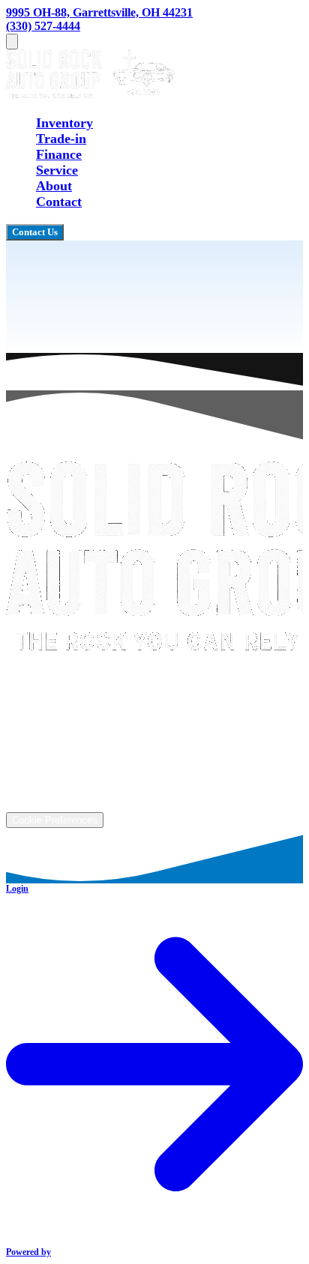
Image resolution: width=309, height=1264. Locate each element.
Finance (59, 154)
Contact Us (35, 232)
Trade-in (61, 138)
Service (57, 170)
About (54, 185)
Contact (59, 201)
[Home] (90, 93)
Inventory (64, 122)
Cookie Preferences (55, 820)
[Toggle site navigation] (12, 41)
